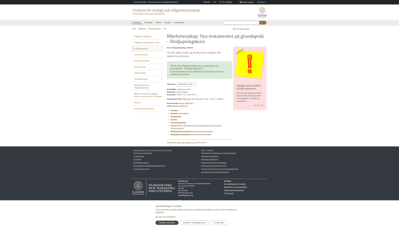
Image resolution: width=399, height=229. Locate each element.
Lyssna (262, 2)
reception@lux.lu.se (185, 195)
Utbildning (142, 29)
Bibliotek (206, 2)
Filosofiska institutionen (210, 156)
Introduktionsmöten (141, 61)
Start (134, 29)
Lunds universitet (139, 2)
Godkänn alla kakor (167, 223)
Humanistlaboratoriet (141, 163)
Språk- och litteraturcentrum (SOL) (214, 166)
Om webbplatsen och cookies (235, 184)
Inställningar (219, 223)
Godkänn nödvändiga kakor (194, 223)
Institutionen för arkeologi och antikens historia (218, 153)
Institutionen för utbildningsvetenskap (215, 172)
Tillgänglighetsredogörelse (234, 190)
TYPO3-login (228, 193)
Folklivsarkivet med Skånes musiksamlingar (149, 166)
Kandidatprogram (141, 79)
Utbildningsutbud (154, 29)
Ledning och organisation (142, 153)
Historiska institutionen (209, 159)
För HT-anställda (226, 2)
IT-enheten (137, 159)
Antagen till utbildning (142, 36)
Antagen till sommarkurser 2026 (146, 43)
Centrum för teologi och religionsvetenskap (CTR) (219, 169)
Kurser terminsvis (141, 55)
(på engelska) (180, 113)
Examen (137, 103)
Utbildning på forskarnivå (144, 109)
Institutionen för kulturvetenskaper (214, 163)
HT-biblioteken (138, 156)
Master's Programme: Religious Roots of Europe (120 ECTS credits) (148, 95)
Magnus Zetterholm (185, 103)
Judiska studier (140, 73)
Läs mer (257, 105)
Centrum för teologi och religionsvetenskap (166, 10)
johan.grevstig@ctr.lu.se (186, 143)
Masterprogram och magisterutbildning (142, 86)
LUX (214, 2)
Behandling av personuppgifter (235, 187)
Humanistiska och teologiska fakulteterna (163, 2)
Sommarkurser (140, 67)
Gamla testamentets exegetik (192, 131)
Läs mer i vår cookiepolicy (165, 217)
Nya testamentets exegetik (191, 134)
